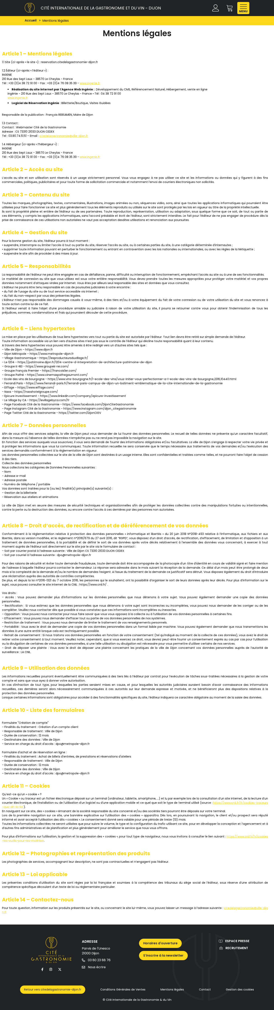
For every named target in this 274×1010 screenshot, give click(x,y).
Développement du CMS (113, 89)
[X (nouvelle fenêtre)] (59, 969)
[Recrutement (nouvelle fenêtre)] (221, 948)
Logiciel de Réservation (29, 103)
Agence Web (71, 89)
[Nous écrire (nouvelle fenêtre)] (83, 967)
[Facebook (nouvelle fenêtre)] (42, 969)
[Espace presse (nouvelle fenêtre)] (220, 941)
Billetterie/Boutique (74, 103)
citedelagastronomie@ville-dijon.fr (64, 136)
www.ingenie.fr (90, 83)
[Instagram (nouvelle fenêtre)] (50, 969)
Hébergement (176, 89)
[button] (229, 8)
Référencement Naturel (148, 89)
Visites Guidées (100, 103)
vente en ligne (197, 89)
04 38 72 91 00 (111, 94)
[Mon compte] (216, 8)
